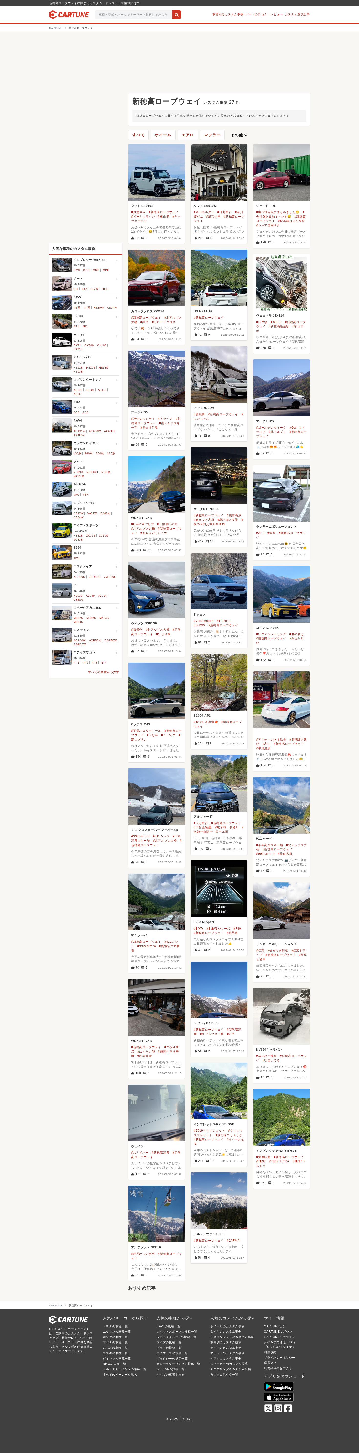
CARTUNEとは (275, 1326)
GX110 (78, 349)
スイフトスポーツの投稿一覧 (177, 1331)
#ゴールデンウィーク (271, 427)
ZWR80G (110, 576)
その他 (240, 135)
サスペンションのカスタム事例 (232, 1337)
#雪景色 (136, 629)
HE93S (78, 371)
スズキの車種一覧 (115, 1353)
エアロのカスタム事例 (226, 1358)
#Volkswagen (204, 621)
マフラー (212, 135)
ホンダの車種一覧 (115, 1337)
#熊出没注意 (149, 427)
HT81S (78, 535)
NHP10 (78, 472)
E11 (76, 288)
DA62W (105, 513)
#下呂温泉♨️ (203, 827)
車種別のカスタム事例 (227, 14)
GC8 (77, 270)
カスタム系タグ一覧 (224, 1374)
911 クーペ (264, 838)
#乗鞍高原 (234, 515)
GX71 (77, 345)
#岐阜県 (261, 322)
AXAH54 (79, 435)
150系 (100, 453)
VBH (86, 494)
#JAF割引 (234, 1240)
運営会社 (270, 1363)
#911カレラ (161, 836)
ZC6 (76, 412)
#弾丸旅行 (224, 212)
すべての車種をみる (171, 1374)
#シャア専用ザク (268, 225)
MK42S (91, 618)
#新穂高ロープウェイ (164, 212)
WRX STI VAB (141, 518)
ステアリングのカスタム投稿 (230, 1369)
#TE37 (261, 1161)
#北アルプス (277, 432)
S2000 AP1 (202, 715)
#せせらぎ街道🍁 (206, 722)
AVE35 (102, 595)
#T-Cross (223, 621)
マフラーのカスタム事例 (227, 1353)
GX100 (89, 345)
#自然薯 (232, 933)
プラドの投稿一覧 (169, 1347)
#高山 (260, 533)
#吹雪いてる (271, 1060)
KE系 (77, 307)
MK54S (78, 621)
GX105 (101, 345)
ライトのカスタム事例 (226, 1347)
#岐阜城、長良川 (227, 827)
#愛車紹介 (263, 1157)
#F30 (237, 928)
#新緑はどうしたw (153, 533)
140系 (89, 453)
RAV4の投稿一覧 (168, 1326)
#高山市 (276, 322)
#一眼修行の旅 (167, 524)
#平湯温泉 (263, 748)
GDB (86, 270)
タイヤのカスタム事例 (226, 1331)
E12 (84, 288)
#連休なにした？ (143, 418)
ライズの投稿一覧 (169, 1342)
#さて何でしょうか (229, 1135)
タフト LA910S (142, 206)
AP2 (85, 326)
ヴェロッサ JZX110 (270, 315)
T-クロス (200, 614)
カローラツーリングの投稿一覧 (178, 1364)
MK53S (104, 618)
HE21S (78, 367)
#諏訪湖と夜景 (227, 520)
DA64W (79, 517)
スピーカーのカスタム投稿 (229, 1364)
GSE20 (78, 599)
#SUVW (199, 625)
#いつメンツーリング (271, 634)
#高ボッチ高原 (204, 520)
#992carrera (140, 836)
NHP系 (105, 472)
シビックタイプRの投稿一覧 (176, 1337)
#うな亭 (152, 735)
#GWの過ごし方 (142, 524)
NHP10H (92, 472)
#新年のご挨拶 (266, 1056)
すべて (138, 135)
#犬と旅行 (201, 823)
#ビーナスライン (143, 216)
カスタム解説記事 (297, 14)
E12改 (94, 288)
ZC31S (90, 535)
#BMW (198, 928)
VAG (76, 494)
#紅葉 (144, 322)
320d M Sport (204, 922)
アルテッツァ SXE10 (209, 1234)
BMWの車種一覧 (114, 1364)
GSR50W (111, 640)
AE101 (90, 389)
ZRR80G (79, 576)
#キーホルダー (204, 212)
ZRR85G (95, 576)
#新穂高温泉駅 (279, 326)
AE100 (78, 389)
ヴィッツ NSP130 (144, 623)
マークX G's (140, 412)
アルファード (203, 816)
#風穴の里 (213, 216)
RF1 (76, 662)
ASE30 (78, 595)
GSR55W (80, 644)
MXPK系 (79, 476)
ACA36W (95, 431)
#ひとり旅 (163, 634)
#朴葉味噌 (144, 1056)
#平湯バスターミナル (146, 730)
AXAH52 (109, 431)
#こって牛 (168, 735)
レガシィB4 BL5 (206, 1023)
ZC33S (78, 539)
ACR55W (95, 640)
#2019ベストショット (209, 1130)
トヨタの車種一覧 (115, 1326)
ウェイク (137, 1146)
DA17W (79, 513)
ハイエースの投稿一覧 (172, 1353)
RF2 (85, 662)
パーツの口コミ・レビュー (264, 14)
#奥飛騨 (199, 414)
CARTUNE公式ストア (280, 1337)
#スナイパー (140, 1152)
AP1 (76, 326)
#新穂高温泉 (160, 1152)
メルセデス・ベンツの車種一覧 (125, 1369)
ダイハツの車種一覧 (117, 1358)
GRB (96, 270)
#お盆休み (138, 212)
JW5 (76, 558)
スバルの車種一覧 (115, 1347)
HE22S (90, 367)
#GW (292, 427)
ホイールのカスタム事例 (227, 1326)
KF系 (87, 307)
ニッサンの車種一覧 (117, 1331)
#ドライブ (165, 418)
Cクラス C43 (140, 724)
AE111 (78, 393)
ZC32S (103, 535)
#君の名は (296, 634)
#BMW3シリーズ (218, 928)
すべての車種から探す (103, 672)
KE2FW (112, 307)
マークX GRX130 (206, 509)
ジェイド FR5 (266, 206)
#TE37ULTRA (279, 1161)
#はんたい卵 (146, 1051)
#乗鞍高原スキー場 (269, 845)
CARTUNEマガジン (278, 1331)
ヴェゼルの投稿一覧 (171, 1369)
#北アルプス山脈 (212, 1034)
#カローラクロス (164, 322)
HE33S (103, 367)
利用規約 (270, 1352)
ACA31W (79, 431)
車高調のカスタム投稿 (226, 1342)
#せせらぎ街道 (277, 950)
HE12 (105, 288)
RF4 (103, 662)
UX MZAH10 (203, 311)
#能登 (271, 533)
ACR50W (80, 640)
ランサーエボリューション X (276, 526)
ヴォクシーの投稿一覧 (172, 1358)
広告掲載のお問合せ (278, 1368)
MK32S (78, 618)
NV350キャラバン (269, 1049)
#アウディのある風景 (271, 739)
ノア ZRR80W (204, 408)
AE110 (102, 389)
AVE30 (90, 595)
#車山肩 (163, 216)
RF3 (94, 662)
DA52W (92, 513)
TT (258, 733)
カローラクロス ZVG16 (147, 311)
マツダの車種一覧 (115, 1342)
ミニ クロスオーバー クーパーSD (154, 830)
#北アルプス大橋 (143, 528)
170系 (111, 453)
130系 (77, 453)
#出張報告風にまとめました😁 (277, 212)
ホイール (163, 135)
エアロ (188, 135)
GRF (106, 270)
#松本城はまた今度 (291, 221)
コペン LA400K (267, 627)
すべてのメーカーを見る (120, 1374)
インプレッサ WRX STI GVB (214, 1124)
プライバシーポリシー (279, 1357)
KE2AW (99, 307)
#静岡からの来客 (143, 1253)
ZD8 (85, 412)
